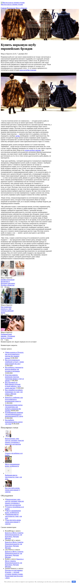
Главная (3, 8)
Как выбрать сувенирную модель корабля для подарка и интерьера (14, 369)
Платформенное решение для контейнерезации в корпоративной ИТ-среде (14, 414)
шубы (18, 136)
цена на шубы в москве (28, 70)
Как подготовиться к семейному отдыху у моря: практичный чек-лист (14, 362)
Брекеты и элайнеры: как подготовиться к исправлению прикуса (14, 399)
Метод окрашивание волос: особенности (12, 465)
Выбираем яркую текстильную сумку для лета (13, 477)
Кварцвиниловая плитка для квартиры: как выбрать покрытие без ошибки (13, 407)
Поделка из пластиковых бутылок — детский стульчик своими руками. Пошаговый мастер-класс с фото (14, 574)
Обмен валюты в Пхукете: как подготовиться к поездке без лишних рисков (14, 355)
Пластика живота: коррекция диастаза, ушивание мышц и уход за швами (14, 377)
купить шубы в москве (33, 150)
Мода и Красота (21, 8)
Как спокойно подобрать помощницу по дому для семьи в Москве (14, 392)
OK (74, 581)
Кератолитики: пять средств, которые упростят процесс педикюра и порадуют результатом (14, 441)
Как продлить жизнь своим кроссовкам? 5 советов (12, 490)
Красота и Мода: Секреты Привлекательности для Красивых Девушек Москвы (14, 535)
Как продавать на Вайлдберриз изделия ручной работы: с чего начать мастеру (13, 385)
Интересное (11, 8)
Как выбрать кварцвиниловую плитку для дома (14, 422)
